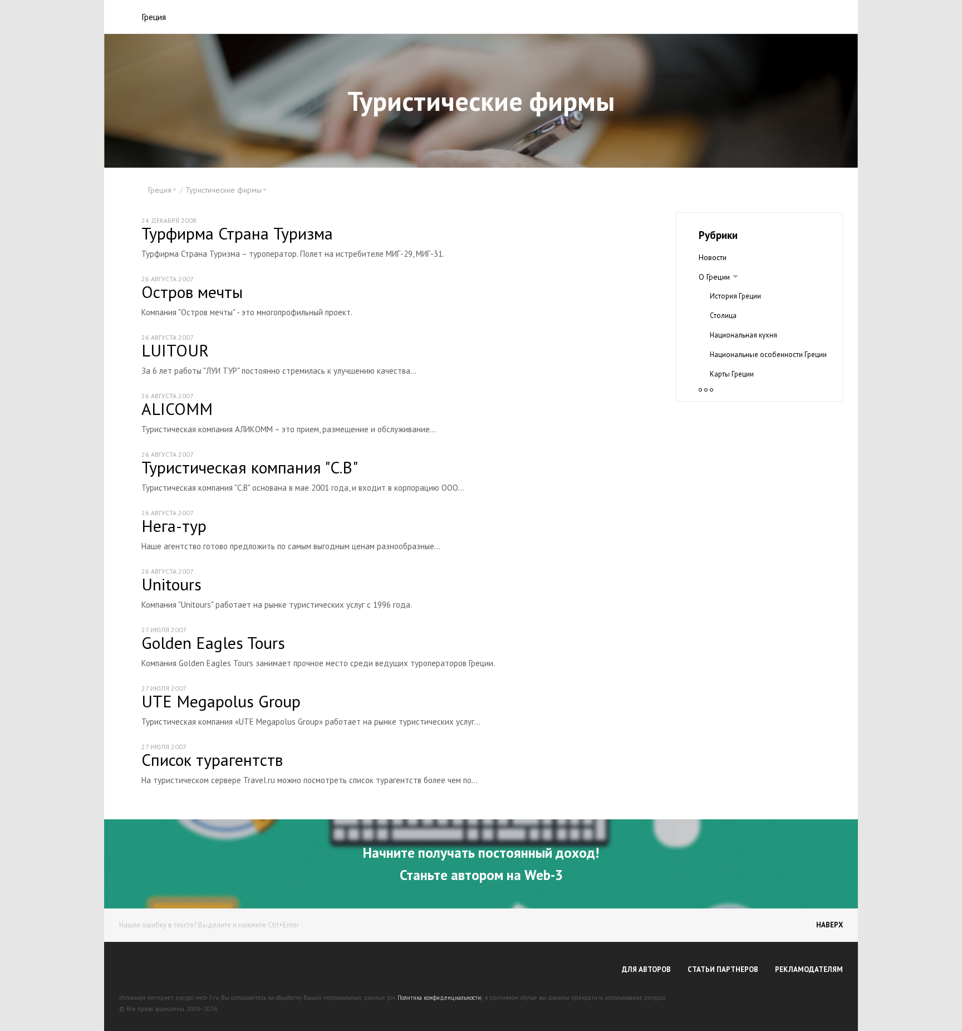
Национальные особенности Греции (768, 354)
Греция (153, 16)
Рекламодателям (809, 969)
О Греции (714, 277)
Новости (713, 257)
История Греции (735, 296)
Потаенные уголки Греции (751, 393)
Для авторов (646, 969)
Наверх (829, 925)
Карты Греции (732, 374)
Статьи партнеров (723, 969)
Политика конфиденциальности (439, 997)
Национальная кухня (743, 335)
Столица (723, 315)
